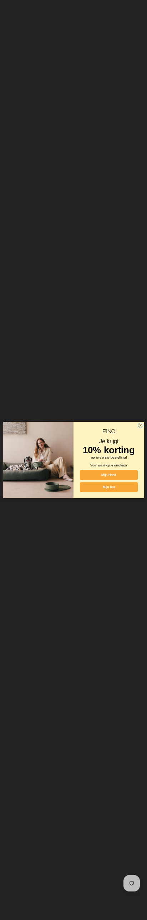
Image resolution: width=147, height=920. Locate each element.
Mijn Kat (109, 487)
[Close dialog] (140, 425)
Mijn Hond (108, 475)
